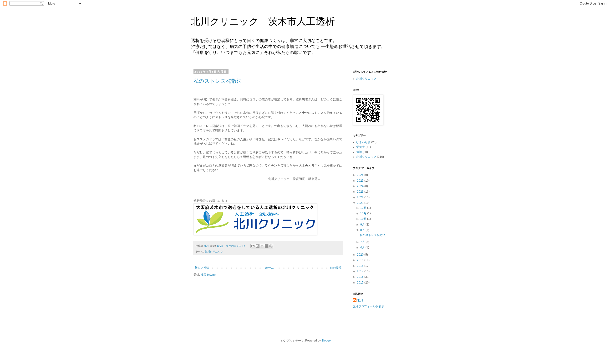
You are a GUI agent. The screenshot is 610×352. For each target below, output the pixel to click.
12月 (363, 208)
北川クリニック (214, 251)
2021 (360, 203)
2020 (360, 254)
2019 (360, 260)
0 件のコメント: (236, 245)
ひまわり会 (363, 142)
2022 (360, 197)
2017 (360, 271)
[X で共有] (261, 246)
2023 (360, 191)
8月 (363, 230)
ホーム (269, 267)
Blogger (326, 340)
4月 (363, 247)
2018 (360, 266)
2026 (360, 175)
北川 (360, 300)
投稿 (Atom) (208, 274)
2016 (360, 276)
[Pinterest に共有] (271, 246)
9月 (363, 224)
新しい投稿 (202, 267)
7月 (363, 242)
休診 (359, 152)
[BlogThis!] (257, 246)
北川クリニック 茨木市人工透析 (263, 21)
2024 (360, 186)
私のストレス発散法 (217, 81)
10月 (363, 219)
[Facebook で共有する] (266, 246)
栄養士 (360, 147)
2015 (360, 282)
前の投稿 (335, 267)
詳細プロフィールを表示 (368, 306)
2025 (360, 180)
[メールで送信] (252, 246)
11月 (363, 213)
